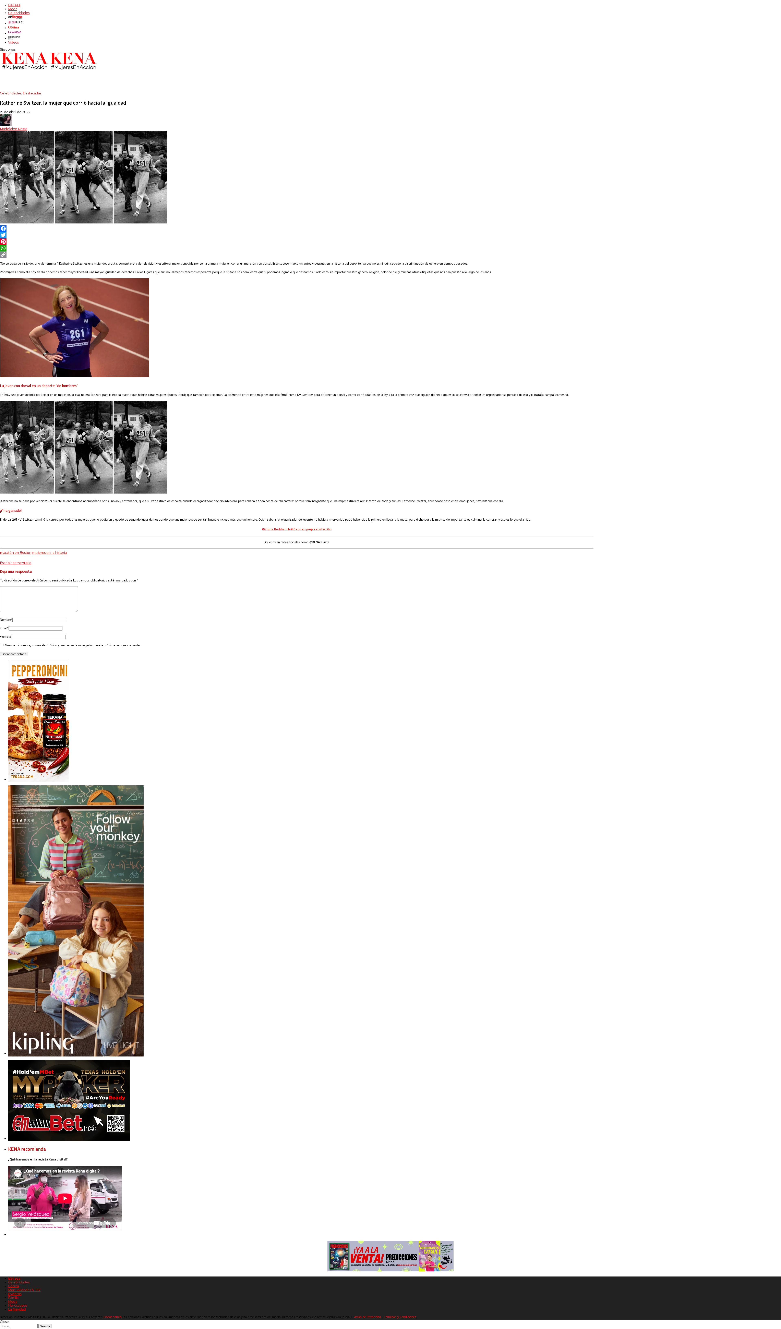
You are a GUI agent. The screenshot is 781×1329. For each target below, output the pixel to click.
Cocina (13, 1286)
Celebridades (18, 13)
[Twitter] (296, 235)
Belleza (14, 5)
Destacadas (32, 93)
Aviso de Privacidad (367, 1317)
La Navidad (17, 1309)
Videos (13, 42)
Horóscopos (17, 1305)
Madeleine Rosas (13, 129)
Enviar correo (113, 1317)
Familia (13, 1298)
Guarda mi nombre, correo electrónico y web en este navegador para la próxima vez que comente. (72, 645)
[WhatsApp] (296, 248)
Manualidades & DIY (24, 1290)
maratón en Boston (15, 553)
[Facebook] (296, 228)
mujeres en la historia (49, 553)
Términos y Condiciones (400, 1317)
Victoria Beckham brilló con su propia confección (297, 529)
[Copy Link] (296, 254)
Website (6, 637)
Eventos (14, 1294)
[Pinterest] (296, 241)
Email (4, 628)
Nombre (6, 620)
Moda (12, 9)
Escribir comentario (15, 563)
